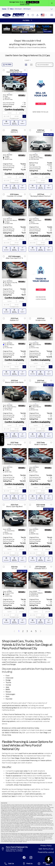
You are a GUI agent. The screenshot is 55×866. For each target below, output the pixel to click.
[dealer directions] (3, 849)
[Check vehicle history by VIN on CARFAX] (22, 95)
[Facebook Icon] (24, 857)
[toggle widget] (48, 859)
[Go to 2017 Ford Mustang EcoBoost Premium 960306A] (40, 208)
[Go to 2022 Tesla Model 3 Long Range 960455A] (14, 456)
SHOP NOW (24, 4)
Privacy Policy (46, 846)
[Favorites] (32, 15)
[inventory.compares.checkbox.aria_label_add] (3, 70)
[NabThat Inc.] (51, 852)
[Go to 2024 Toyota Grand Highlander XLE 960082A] (14, 84)
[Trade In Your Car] (40, 281)
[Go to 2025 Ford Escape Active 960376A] (40, 332)
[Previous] (14, 631)
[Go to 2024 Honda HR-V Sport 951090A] (40, 518)
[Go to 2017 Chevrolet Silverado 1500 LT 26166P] (40, 580)
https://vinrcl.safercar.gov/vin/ (9, 831)
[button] (52, 3)
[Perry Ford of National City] (13, 15)
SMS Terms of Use (45, 849)
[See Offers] (27, 29)
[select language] (46, 15)
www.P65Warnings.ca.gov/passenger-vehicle (14, 841)
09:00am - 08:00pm (23, 9)
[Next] (40, 631)
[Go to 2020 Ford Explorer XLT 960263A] (14, 332)
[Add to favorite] (25, 70)
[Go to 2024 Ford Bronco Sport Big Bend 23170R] (14, 518)
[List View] (31, 64)
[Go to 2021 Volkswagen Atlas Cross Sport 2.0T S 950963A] (14, 270)
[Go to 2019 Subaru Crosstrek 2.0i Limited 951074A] (14, 208)
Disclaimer (48, 31)
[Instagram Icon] (30, 857)
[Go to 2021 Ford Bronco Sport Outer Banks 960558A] (14, 394)
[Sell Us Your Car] (40, 95)
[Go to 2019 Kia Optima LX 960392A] (14, 144)
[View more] (51, 9)
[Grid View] (26, 64)
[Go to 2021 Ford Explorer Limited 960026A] (40, 394)
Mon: (12, 9)
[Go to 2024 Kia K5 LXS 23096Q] (14, 580)
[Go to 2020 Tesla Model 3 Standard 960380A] (40, 456)
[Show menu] (51, 15)
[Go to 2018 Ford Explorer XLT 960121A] (40, 144)
